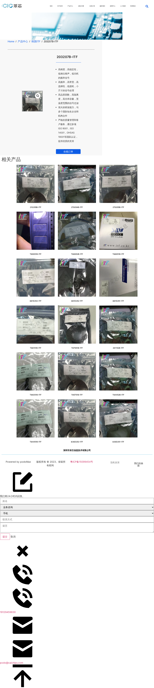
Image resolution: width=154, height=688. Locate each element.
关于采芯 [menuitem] (60, 6)
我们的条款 (138, 464)
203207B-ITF (67, 57)
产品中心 (23, 41)
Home (11, 41)
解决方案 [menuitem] (81, 6)
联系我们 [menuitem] (133, 6)
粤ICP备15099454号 (81, 461)
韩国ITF (35, 41)
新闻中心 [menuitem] (112, 6)
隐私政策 (115, 462)
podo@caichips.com (11, 662)
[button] (146, 6)
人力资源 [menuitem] (123, 6)
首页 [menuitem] (51, 6)
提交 (5, 536)
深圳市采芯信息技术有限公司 (77, 450)
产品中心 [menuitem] (70, 6)
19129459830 (8, 612)
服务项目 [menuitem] (102, 6)
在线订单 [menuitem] (92, 6)
